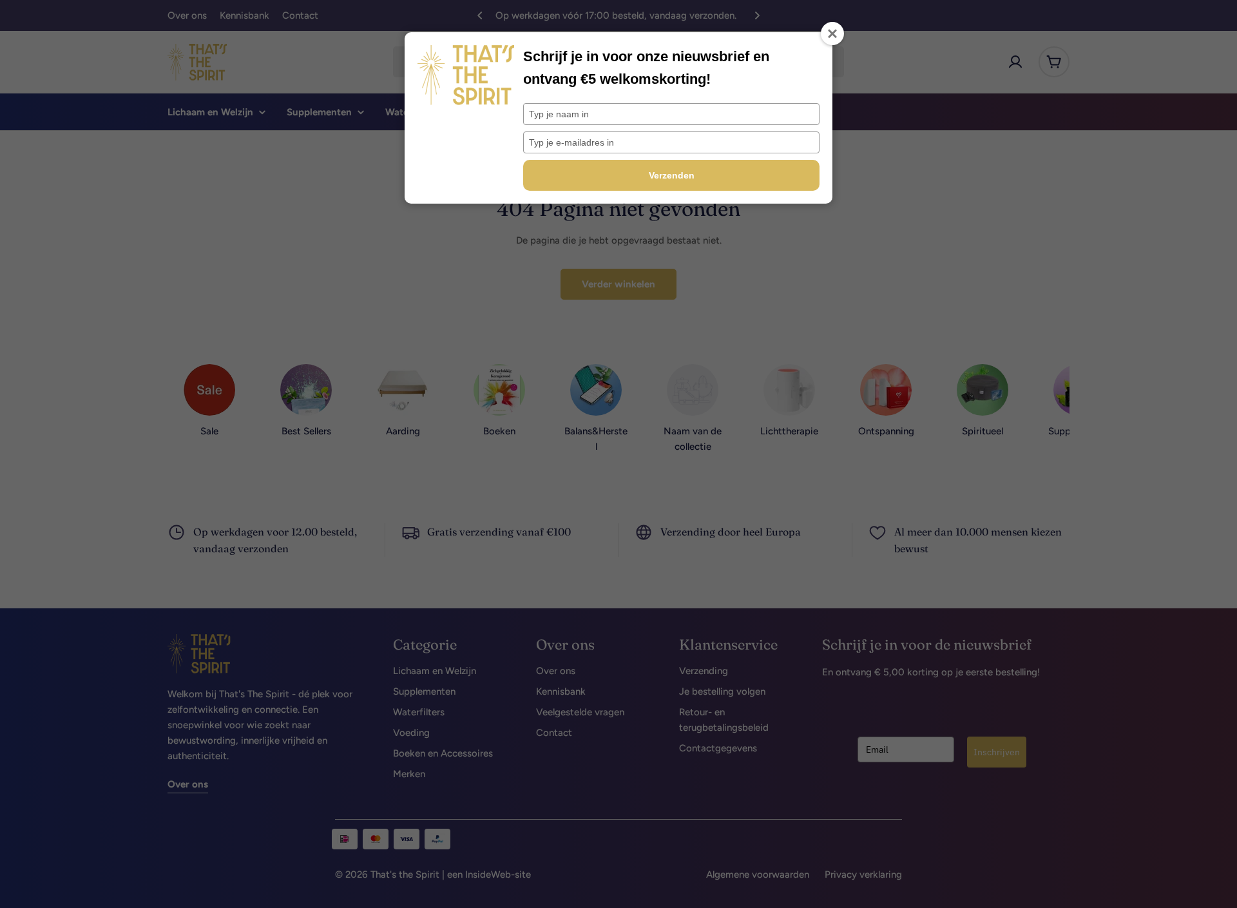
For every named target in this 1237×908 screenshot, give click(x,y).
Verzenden (672, 175)
